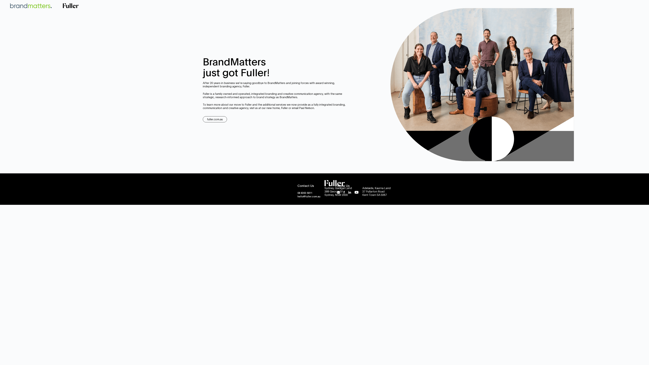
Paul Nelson (306, 108)
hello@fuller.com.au (308, 196)
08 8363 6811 (304, 192)
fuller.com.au (215, 119)
